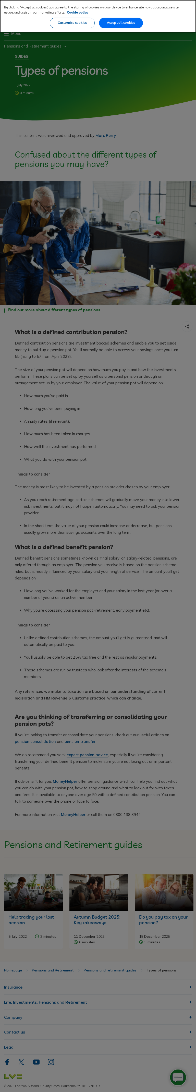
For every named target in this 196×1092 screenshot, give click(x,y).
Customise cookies (72, 23)
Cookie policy (77, 12)
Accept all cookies (121, 23)
